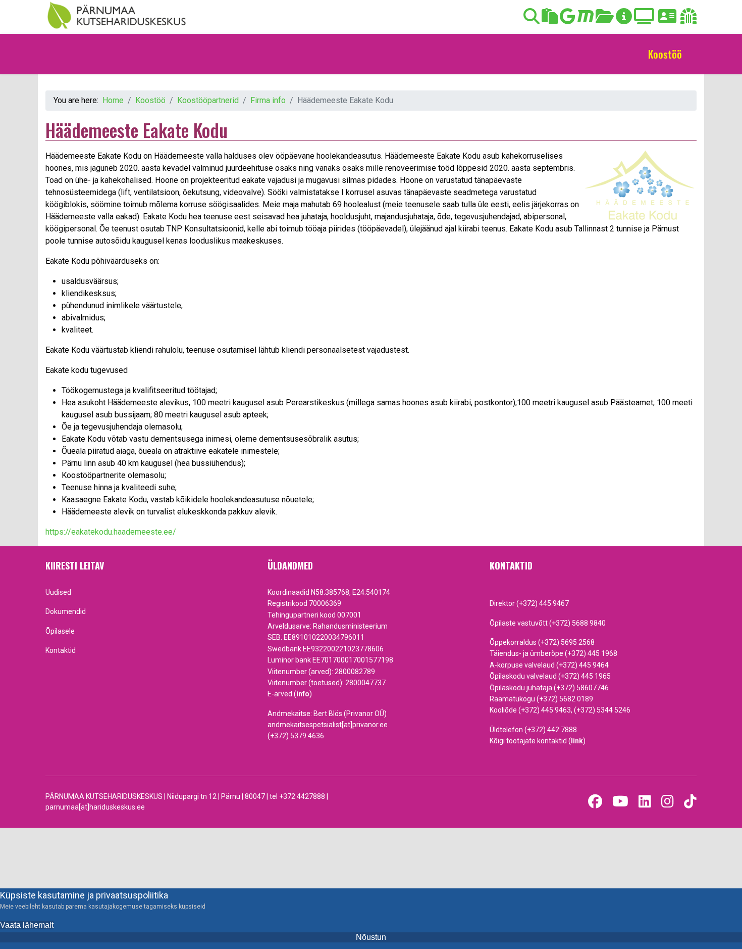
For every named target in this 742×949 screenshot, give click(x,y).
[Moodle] (585, 19)
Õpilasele (60, 631)
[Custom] (690, 801)
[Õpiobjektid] (605, 19)
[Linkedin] (645, 801)
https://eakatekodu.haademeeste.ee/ (110, 532)
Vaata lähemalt (27, 925)
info (302, 694)
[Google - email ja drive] (567, 19)
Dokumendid (65, 611)
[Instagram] (667, 801)
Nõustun (371, 937)
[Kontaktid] (667, 19)
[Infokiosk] (624, 19)
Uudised (58, 592)
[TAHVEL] (550, 19)
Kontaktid (60, 650)
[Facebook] (595, 801)
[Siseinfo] (688, 19)
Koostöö (665, 54)
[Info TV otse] (644, 19)
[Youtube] (620, 801)
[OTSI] (531, 19)
